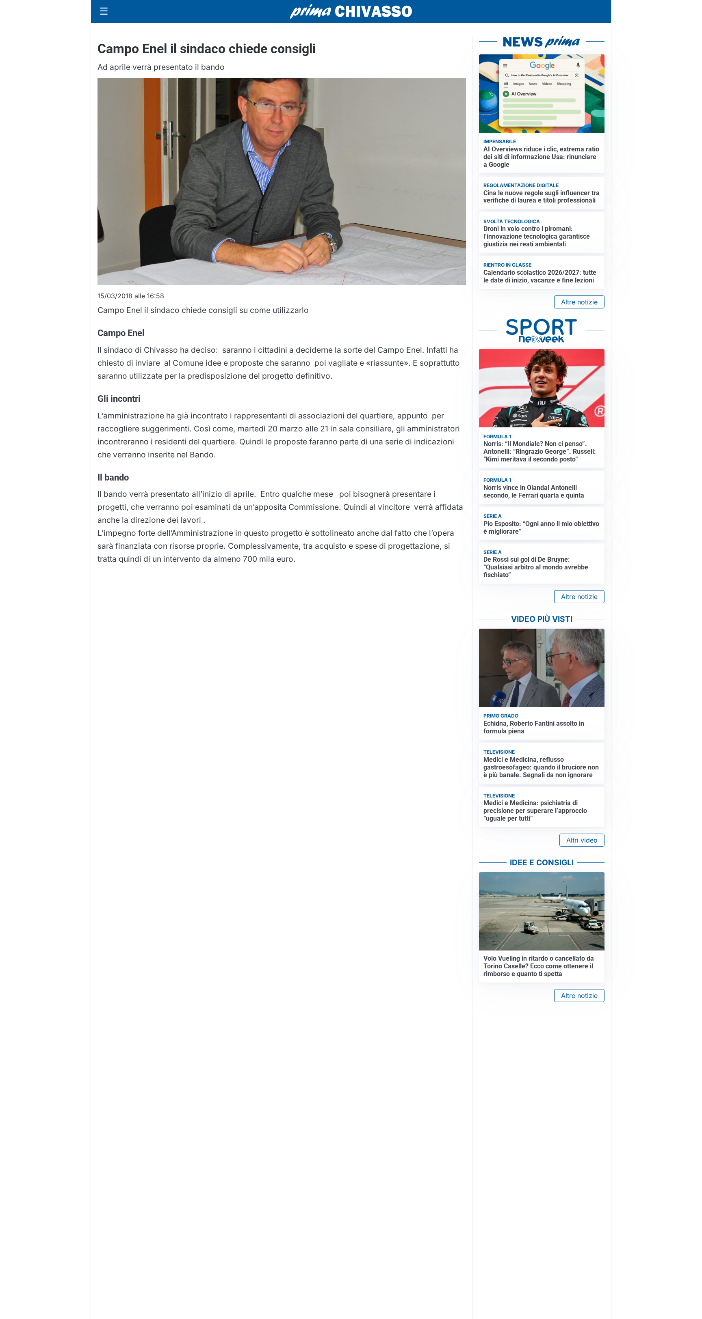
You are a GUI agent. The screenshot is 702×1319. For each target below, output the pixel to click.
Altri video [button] (582, 840)
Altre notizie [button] (579, 302)
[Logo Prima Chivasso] (351, 11)
